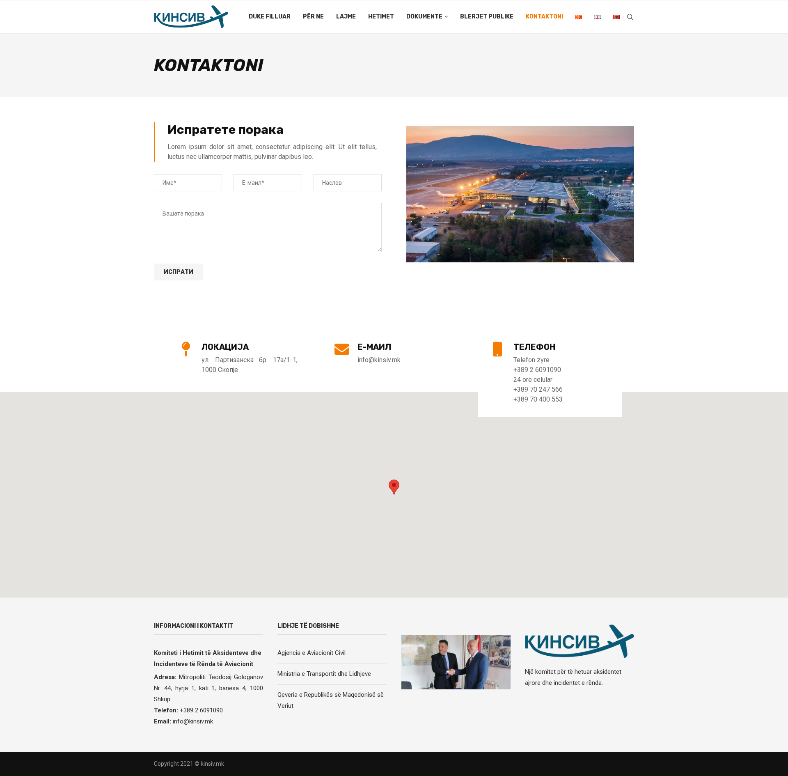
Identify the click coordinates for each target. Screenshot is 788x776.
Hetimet (381, 16)
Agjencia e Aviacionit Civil (311, 653)
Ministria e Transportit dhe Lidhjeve (324, 673)
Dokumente (424, 16)
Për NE (313, 16)
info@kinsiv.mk (193, 721)
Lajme (346, 16)
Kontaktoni (544, 16)
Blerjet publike (486, 16)
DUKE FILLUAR (270, 16)
